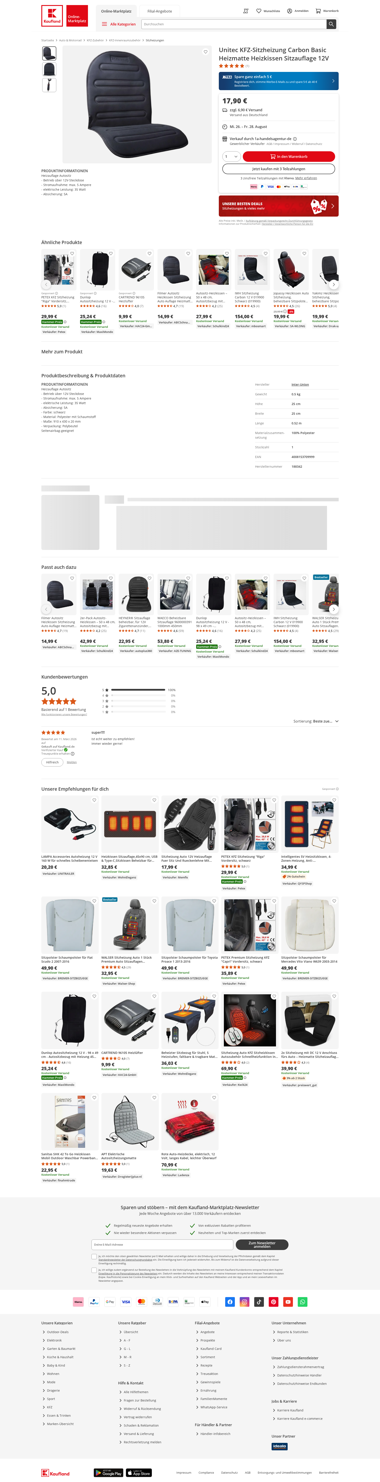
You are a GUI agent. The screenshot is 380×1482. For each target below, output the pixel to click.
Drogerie (53, 1390)
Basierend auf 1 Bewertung (63, 709)
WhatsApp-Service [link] (214, 1407)
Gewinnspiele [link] (211, 1382)
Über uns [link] (284, 1340)
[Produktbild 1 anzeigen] (49, 53)
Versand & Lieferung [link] (139, 1434)
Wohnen (53, 1374)
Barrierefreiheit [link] (329, 1473)
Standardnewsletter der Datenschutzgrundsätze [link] (125, 1259)
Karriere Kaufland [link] (290, 1410)
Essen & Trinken (59, 1415)
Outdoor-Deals (58, 1332)
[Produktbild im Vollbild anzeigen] (137, 104)
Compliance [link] (206, 1473)
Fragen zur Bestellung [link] (140, 1400)
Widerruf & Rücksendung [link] (142, 1409)
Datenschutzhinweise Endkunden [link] (302, 1384)
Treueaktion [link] (209, 1374)
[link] (159, 11)
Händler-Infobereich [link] (215, 1434)
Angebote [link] (208, 1332)
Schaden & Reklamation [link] (141, 1425)
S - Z (127, 1365)
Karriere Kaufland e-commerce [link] (300, 1418)
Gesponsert (47, 293)
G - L (127, 1349)
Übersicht (131, 1332)
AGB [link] (247, 1473)
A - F (127, 1340)
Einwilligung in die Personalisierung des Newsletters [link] (128, 1273)
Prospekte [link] (208, 1340)
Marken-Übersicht (60, 1424)
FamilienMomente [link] (214, 1399)
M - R (128, 1357)
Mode (51, 1382)
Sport (51, 1399)
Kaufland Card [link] (211, 1349)
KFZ (49, 1407)
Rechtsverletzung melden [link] (142, 1442)
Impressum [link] (183, 1473)
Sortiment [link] (208, 1357)
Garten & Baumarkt (61, 1349)
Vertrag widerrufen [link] (138, 1417)
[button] (139, 690)
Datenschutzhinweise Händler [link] (299, 1375)
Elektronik (54, 1340)
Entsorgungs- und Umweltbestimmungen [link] (285, 1473)
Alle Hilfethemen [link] (136, 1392)
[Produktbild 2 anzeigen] (49, 69)
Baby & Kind (56, 1365)
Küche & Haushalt (60, 1357)
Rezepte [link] (206, 1365)
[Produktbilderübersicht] (49, 104)
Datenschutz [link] (229, 1473)
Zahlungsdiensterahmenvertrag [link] (300, 1367)
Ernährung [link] (208, 1390)
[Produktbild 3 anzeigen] (49, 85)
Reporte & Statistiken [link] (292, 1332)
